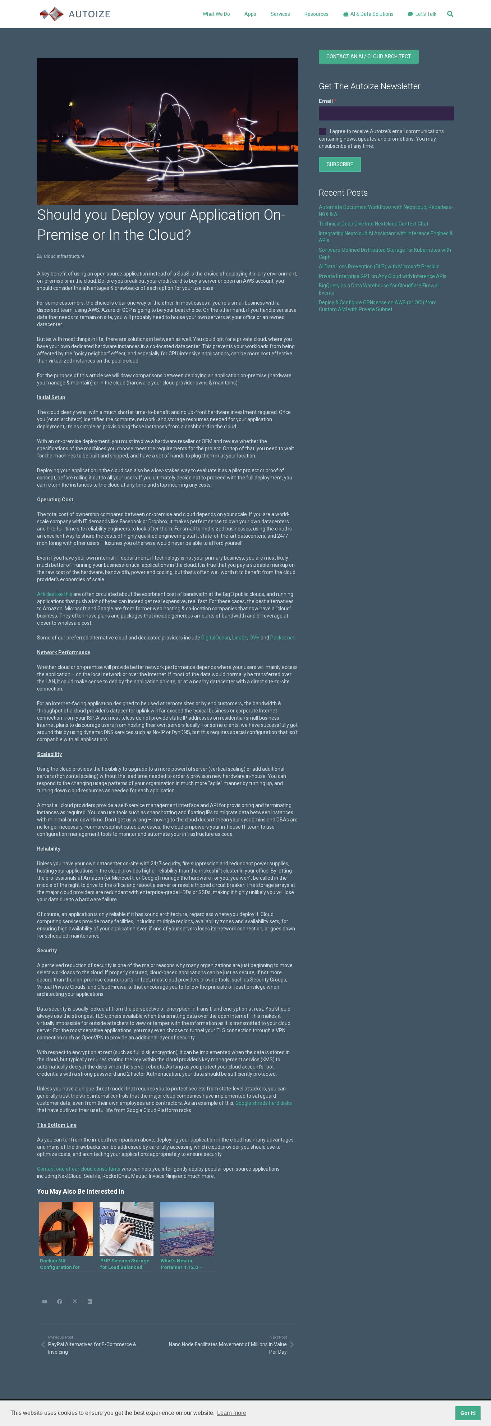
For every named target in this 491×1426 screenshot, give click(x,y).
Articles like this (54, 594)
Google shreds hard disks (263, 1103)
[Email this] (44, 1302)
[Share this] (59, 1302)
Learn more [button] (231, 1413)
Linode (239, 638)
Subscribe (340, 164)
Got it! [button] (468, 1413)
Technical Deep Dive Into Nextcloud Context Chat (373, 224)
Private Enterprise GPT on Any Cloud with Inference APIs (382, 276)
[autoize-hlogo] (75, 14)
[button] (260, 14)
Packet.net (282, 638)
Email (326, 101)
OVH (254, 638)
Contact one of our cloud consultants (78, 1169)
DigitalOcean (215, 638)
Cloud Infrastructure (64, 256)
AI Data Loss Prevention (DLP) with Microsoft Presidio (379, 266)
